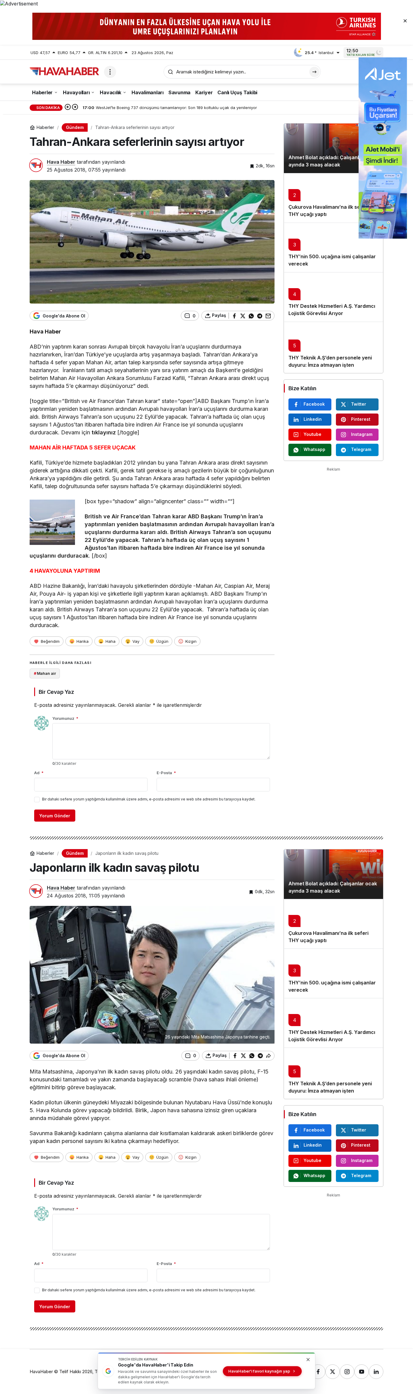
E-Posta (166, 772)
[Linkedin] (376, 1371)
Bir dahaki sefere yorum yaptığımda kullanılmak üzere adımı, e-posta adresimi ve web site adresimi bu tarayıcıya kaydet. (148, 799)
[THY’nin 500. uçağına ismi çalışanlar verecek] (333, 247)
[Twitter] (332, 1371)
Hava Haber (61, 162)
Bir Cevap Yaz (56, 692)
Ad (39, 772)
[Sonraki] (75, 107)
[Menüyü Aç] (110, 72)
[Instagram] (347, 1371)
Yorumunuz (65, 718)
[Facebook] (318, 1371)
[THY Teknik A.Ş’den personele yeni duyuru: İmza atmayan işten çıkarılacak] (333, 347)
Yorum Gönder (54, 815)
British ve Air (103, 516)
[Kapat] (405, 20)
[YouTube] (361, 1371)
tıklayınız (104, 432)
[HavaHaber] (64, 71)
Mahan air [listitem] (45, 673)
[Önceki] (67, 107)
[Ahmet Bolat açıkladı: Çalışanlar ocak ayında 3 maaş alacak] (333, 148)
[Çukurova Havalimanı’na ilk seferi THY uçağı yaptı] (333, 198)
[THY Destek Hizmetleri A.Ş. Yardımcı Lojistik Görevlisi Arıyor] (333, 297)
